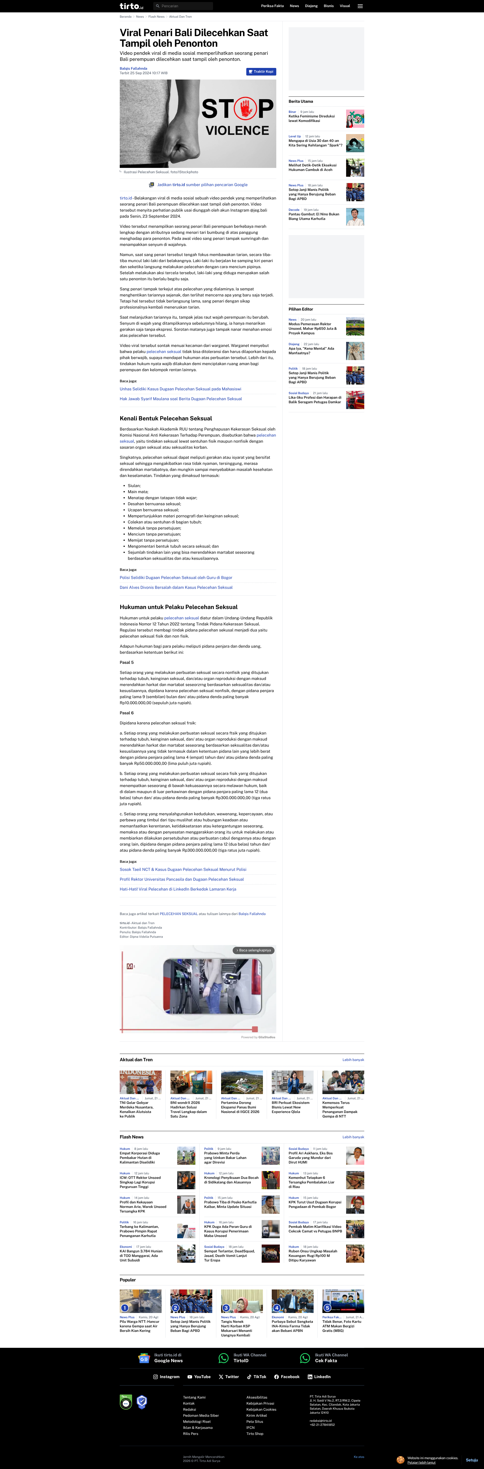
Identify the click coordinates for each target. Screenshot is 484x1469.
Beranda (126, 16)
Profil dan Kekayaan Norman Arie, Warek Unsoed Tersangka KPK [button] (143, 1206)
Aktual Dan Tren (180, 16)
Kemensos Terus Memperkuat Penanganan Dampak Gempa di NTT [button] (339, 1110)
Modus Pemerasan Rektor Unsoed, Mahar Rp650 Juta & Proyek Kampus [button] (313, 328)
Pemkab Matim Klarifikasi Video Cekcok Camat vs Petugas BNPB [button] (315, 1229)
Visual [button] (345, 6)
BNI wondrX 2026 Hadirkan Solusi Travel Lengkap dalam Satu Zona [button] (188, 1110)
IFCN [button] (251, 1428)
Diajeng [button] (311, 6)
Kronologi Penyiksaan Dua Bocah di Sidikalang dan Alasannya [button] (231, 1180)
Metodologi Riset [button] (197, 1422)
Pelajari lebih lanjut (422, 1462)
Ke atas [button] (359, 1457)
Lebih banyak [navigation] (353, 1060)
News (140, 16)
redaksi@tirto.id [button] (321, 1421)
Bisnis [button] (329, 6)
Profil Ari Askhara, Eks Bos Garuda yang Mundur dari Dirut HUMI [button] (311, 1157)
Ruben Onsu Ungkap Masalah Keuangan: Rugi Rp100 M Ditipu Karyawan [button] (313, 1255)
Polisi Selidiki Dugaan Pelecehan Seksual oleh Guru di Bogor (176, 577)
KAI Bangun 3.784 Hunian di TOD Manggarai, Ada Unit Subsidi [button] (141, 1255)
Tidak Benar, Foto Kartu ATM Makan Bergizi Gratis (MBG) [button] (341, 1326)
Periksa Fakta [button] (272, 6)
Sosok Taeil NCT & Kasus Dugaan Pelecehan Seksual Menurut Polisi (183, 869)
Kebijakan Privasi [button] (260, 1404)
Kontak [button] (189, 1404)
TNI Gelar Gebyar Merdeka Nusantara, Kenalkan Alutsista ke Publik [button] (137, 1110)
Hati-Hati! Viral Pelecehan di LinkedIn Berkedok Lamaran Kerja (178, 889)
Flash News (156, 16)
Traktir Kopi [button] (263, 72)
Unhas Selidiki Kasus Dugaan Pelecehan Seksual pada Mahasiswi (180, 389)
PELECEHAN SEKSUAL (179, 914)
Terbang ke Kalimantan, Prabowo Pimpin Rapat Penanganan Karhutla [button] (139, 1231)
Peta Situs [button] (255, 1422)
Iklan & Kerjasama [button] (198, 1428)
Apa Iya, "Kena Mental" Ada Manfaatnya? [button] (311, 351)
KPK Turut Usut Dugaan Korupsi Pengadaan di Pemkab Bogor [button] (315, 1204)
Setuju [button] (472, 1460)
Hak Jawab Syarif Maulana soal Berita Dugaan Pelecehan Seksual (181, 398)
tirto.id (126, 198)
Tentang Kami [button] (194, 1398)
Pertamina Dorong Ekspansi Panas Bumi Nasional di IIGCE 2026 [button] (240, 1107)
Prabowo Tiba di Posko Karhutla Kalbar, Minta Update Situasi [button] (230, 1204)
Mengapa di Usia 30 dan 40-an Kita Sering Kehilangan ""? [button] (315, 143)
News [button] (294, 6)
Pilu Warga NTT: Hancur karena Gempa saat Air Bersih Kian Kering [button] (139, 1326)
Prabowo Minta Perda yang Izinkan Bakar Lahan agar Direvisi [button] (225, 1157)
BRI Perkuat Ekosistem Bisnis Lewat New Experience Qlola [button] (291, 1107)
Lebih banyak (353, 1137)
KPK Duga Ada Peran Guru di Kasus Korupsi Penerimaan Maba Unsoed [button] (228, 1231)
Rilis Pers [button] (190, 1434)
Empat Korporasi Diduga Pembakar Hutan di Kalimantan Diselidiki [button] (140, 1157)
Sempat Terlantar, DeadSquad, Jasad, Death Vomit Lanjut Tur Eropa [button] (229, 1255)
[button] (131, 6)
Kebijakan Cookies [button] (262, 1410)
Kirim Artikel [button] (257, 1416)
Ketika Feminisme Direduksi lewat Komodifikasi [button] (312, 118)
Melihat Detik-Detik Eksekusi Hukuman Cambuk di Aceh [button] (313, 167)
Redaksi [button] (189, 1410)
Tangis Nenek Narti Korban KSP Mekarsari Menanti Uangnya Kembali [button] (236, 1328)
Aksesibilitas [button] (257, 1398)
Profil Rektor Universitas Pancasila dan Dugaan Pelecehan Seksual (182, 879)
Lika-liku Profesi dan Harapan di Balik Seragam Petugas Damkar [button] (315, 400)
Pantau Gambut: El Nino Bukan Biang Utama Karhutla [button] (314, 216)
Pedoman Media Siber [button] (201, 1416)
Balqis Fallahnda (133, 69)
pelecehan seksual (163, 351)
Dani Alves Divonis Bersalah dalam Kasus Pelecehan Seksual (176, 587)
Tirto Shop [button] (255, 1434)
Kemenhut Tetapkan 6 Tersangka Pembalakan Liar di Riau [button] (312, 1182)
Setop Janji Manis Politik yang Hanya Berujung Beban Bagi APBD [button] (312, 194)
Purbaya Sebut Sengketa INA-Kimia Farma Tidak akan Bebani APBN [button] (292, 1326)
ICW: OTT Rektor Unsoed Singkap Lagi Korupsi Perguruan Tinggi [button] (140, 1182)
